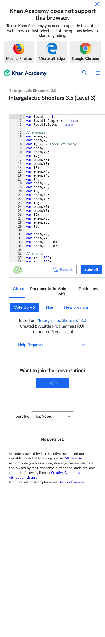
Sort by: (22, 416)
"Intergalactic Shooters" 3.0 (32, 91)
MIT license (73, 458)
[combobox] (52, 416)
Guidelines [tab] (87, 289)
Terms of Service (71, 482)
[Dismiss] (97, 4)
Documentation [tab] (42, 289)
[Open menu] (98, 73)
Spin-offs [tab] (63, 291)
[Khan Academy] (23, 73)
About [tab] (19, 289)
